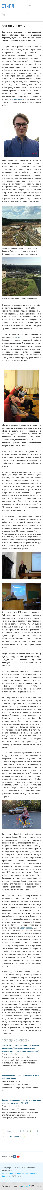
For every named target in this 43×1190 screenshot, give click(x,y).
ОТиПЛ (8, 6)
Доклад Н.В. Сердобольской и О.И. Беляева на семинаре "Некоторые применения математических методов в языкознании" (20, 1048)
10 (3, 1136)
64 (11, 1136)
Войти (39, 1186)
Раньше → (18, 1136)
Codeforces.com (26, 928)
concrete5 (26, 1186)
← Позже (8, 1131)
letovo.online (17, 99)
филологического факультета (14, 1173)
